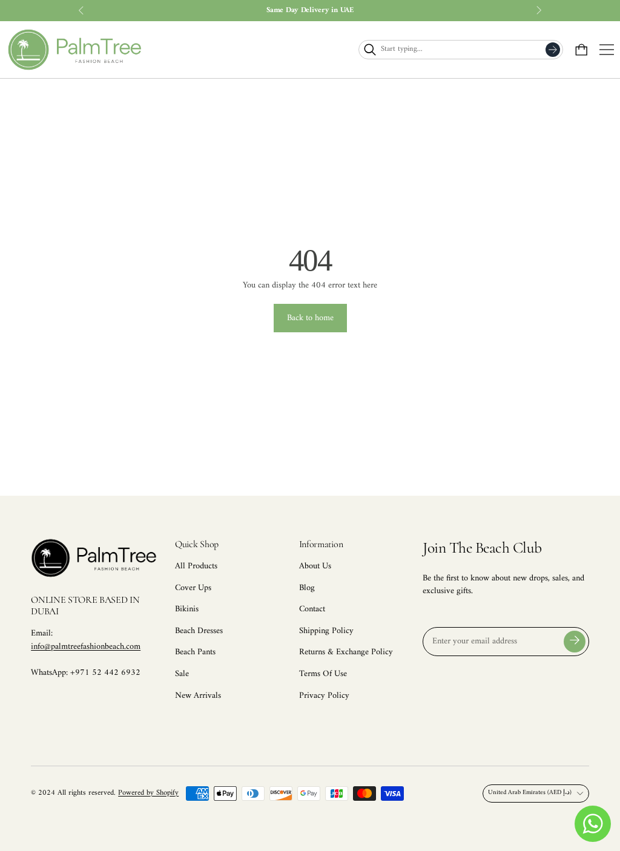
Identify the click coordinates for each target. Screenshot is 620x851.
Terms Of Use (323, 674)
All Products (196, 566)
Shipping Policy (326, 631)
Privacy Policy (324, 695)
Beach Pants (195, 652)
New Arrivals (198, 695)
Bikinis (187, 609)
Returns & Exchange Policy (346, 652)
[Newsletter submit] (574, 641)
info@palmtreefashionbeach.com (85, 646)
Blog (307, 588)
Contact (312, 609)
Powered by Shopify (148, 793)
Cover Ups (193, 588)
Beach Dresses (199, 631)
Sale (182, 674)
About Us (315, 566)
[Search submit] (553, 50)
